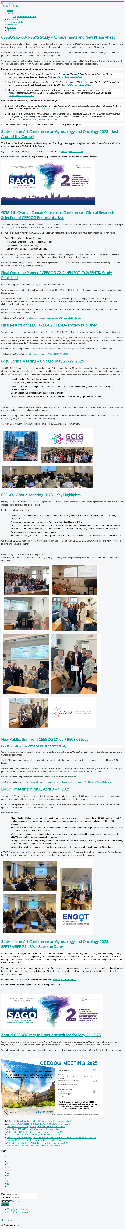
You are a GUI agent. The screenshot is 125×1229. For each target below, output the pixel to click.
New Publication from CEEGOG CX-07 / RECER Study (44, 739)
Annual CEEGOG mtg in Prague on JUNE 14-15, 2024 (34, 1140)
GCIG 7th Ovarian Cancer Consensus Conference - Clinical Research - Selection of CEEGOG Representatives (58, 215)
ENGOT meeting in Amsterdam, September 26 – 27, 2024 (35, 1134)
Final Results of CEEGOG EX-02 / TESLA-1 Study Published (49, 324)
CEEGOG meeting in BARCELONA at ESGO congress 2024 (37, 1143)
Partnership (12, 24)
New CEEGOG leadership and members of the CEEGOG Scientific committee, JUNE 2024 (51, 1137)
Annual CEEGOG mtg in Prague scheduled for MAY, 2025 (36, 1126)
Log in (5, 1204)
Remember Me (8, 1201)
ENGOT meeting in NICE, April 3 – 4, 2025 (35, 789)
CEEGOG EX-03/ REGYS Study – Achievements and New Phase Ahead (58, 37)
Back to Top (7, 1220)
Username (6, 1194)
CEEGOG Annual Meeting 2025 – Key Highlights (41, 494)
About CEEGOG (15, 13)
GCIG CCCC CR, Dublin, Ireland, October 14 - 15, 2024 (35, 1132)
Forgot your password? (18, 1212)
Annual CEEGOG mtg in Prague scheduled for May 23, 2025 (51, 1034)
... (8, 1172)
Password (6, 1197)
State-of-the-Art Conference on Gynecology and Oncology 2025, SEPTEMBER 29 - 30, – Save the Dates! (55, 944)
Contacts (11, 27)
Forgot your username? (18, 1209)
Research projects (15, 30)
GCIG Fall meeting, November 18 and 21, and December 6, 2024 (39, 1121)
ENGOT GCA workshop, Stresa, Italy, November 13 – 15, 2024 (38, 1123)
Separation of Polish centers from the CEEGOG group (33, 1145)
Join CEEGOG (20, 22)
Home (10, 11)
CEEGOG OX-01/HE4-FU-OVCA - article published (33, 1129)
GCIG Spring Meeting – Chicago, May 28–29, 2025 (42, 360)
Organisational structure (24, 16)
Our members (13, 19)
